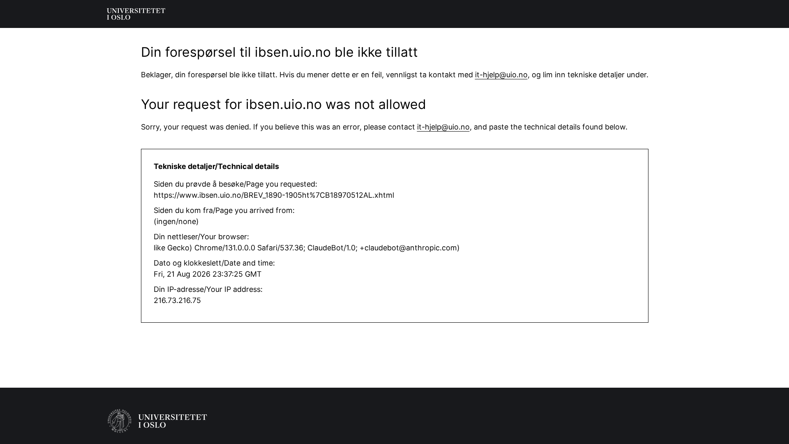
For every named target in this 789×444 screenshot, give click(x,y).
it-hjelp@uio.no (501, 74)
